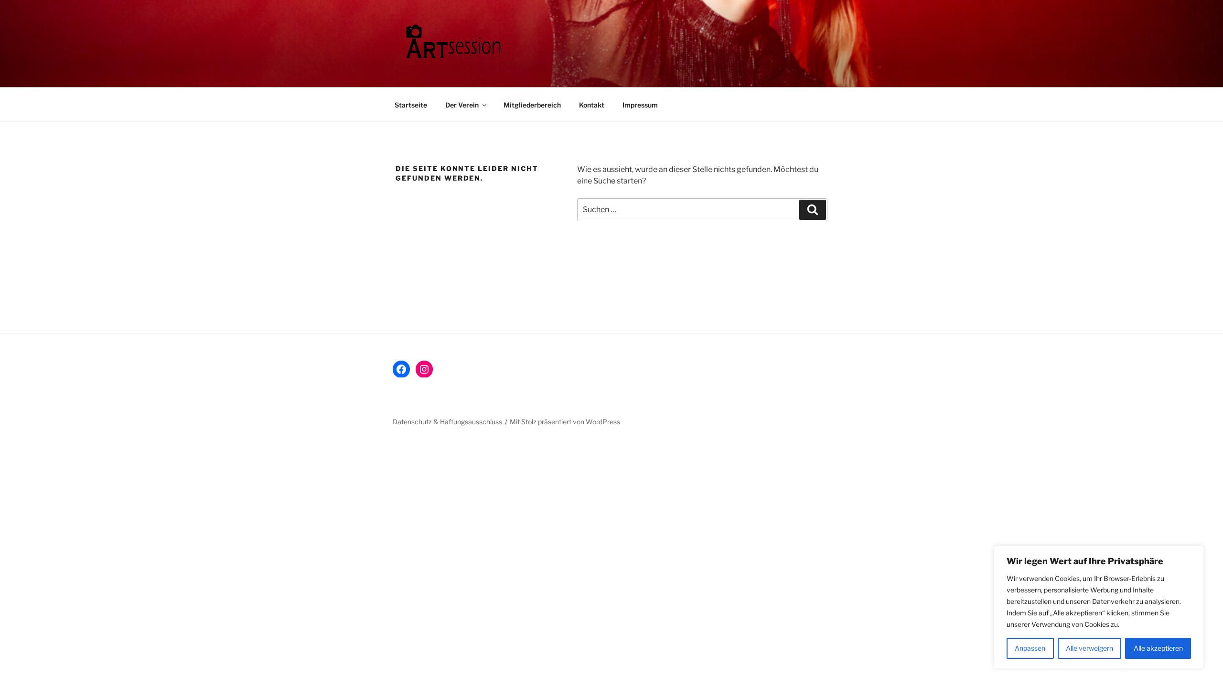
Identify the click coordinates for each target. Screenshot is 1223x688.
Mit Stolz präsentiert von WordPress (565, 422)
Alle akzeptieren (1158, 648)
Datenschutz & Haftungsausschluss (447, 422)
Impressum (640, 105)
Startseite (411, 105)
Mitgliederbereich (532, 105)
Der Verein (462, 105)
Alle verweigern (1089, 648)
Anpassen (1030, 648)
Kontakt (591, 105)
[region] (1099, 607)
